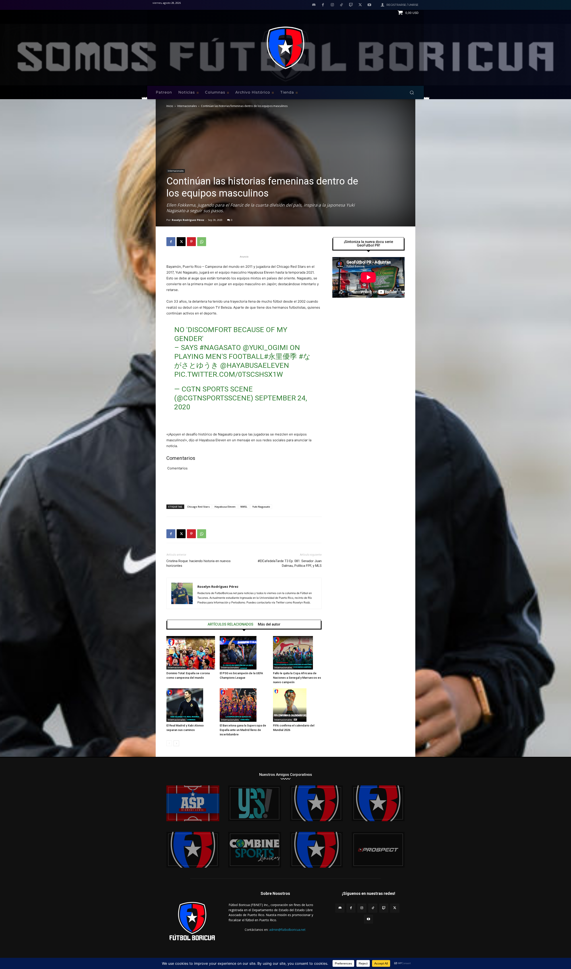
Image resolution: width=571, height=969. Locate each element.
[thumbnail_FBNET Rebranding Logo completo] (316, 803)
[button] (411, 92)
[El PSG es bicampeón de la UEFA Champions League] (244, 653)
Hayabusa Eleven (225, 506)
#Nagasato (220, 347)
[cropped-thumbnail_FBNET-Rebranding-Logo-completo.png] (378, 803)
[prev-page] (169, 743)
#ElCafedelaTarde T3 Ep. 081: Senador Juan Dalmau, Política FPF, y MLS (290, 563)
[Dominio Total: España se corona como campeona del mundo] (190, 653)
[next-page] (176, 743)
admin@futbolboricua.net (287, 929)
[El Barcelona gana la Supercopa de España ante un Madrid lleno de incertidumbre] (244, 705)
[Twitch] (351, 5)
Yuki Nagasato (261, 506)
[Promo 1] (192, 803)
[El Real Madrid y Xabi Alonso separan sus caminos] (190, 705)
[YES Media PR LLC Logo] (254, 803)
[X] (360, 5)
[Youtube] (369, 5)
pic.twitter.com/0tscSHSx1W (228, 374)
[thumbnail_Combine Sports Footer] (254, 850)
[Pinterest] (191, 241)
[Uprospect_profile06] (378, 850)
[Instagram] (332, 5)
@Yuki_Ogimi (265, 347)
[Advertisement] (244, 489)
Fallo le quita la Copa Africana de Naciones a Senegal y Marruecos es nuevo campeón (297, 678)
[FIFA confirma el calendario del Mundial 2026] (297, 705)
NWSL (243, 506)
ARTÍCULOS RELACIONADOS (230, 624)
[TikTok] (341, 5)
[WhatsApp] (201, 241)
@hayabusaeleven (254, 365)
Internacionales (187, 106)
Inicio (169, 106)
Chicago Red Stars (198, 506)
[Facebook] (323, 5)
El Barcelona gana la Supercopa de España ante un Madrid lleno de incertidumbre (243, 730)
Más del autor (269, 624)
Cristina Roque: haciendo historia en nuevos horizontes (198, 563)
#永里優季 (280, 356)
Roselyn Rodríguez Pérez (188, 220)
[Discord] (314, 5)
